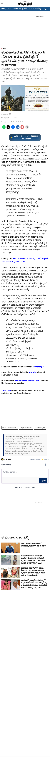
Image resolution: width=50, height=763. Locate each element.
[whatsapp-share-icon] (4, 128)
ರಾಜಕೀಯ (16, 8)
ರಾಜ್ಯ (3, 8)
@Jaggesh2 (12, 189)
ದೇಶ (9, 8)
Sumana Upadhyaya (9, 118)
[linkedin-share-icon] (18, 128)
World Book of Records (9, 428)
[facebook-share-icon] (13, 128)
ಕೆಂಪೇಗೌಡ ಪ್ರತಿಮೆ (40, 428)
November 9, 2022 (24, 215)
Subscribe (6, 390)
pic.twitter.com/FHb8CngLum (20, 210)
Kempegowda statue (26, 428)
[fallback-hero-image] (10, 548)
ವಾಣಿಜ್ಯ (38, 8)
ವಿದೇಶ (31, 8)
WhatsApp (39, 367)
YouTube (33, 372)
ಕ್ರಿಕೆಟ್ (24, 8)
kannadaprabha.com (27, 441)
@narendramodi (14, 178)
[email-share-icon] (22, 128)
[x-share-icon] (8, 128)
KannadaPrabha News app (27, 380)
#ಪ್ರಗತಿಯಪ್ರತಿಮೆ (22, 175)
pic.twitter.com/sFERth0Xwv (20, 355)
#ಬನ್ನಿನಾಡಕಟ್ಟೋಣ (15, 352)
